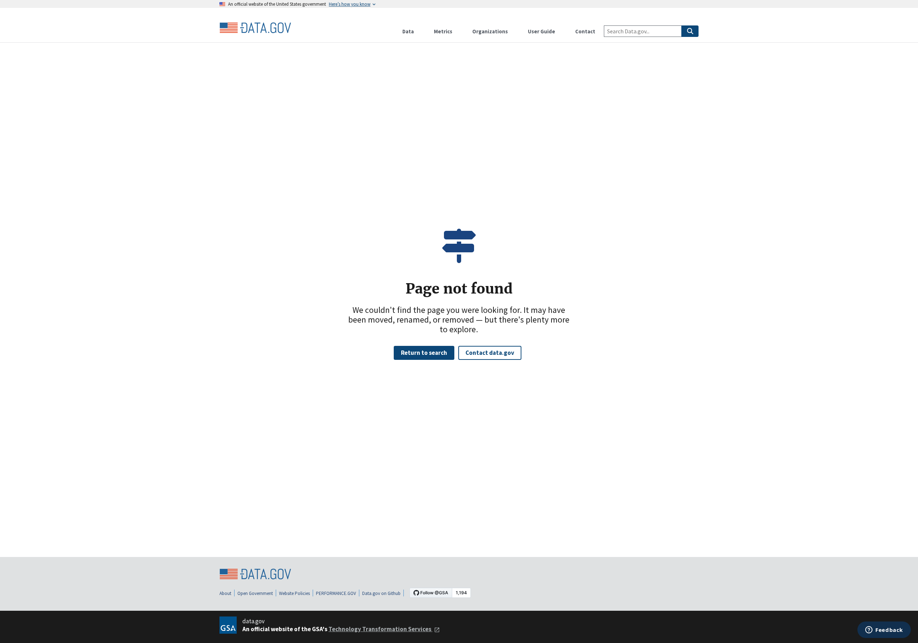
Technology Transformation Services (380, 629)
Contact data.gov (489, 353)
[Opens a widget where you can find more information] (884, 630)
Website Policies (294, 593)
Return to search (424, 353)
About (225, 593)
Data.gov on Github (381, 593)
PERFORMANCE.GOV (336, 593)
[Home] (255, 28)
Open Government (255, 593)
